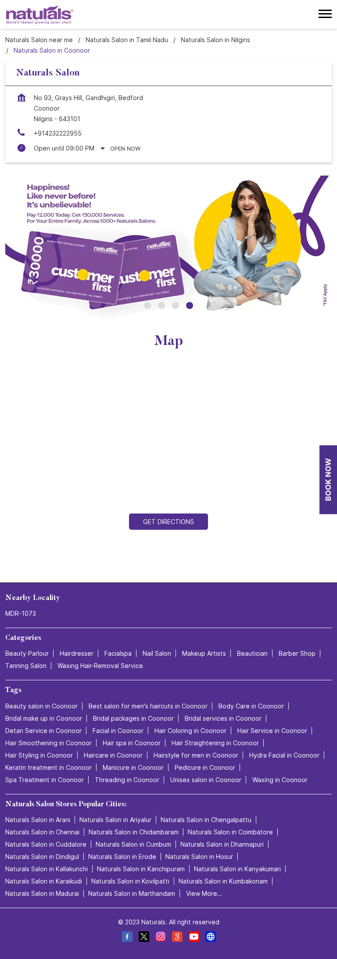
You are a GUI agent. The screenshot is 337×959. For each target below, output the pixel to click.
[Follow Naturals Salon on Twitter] (143, 937)
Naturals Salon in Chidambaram (134, 832)
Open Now (125, 148)
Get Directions (168, 521)
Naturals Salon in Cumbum (133, 844)
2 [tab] (161, 305)
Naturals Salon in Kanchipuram (141, 869)
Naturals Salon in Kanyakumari (237, 869)
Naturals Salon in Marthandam (131, 893)
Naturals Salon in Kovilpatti (130, 881)
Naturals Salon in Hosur (199, 856)
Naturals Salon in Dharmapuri (222, 844)
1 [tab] (147, 305)
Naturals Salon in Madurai (42, 893)
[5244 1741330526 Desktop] (328, 479)
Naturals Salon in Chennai (42, 832)
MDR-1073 (20, 613)
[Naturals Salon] (39, 14)
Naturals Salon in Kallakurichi (46, 869)
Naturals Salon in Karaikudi (43, 881)
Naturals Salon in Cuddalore (45, 844)
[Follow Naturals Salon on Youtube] (193, 937)
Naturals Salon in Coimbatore (230, 832)
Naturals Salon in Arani (37, 819)
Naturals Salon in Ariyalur (115, 819)
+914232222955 (58, 133)
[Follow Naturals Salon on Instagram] (160, 937)
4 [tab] (189, 305)
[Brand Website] (210, 937)
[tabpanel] (168, 246)
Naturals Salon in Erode (122, 856)
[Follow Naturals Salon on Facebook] (126, 937)
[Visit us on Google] (176, 937)
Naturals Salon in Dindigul (42, 856)
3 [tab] (175, 305)
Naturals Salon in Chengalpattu (206, 819)
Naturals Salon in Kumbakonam (223, 881)
